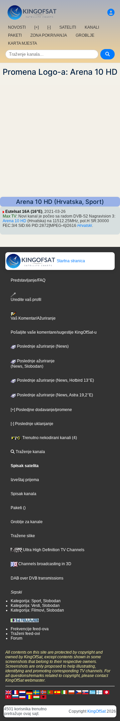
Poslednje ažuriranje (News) (42, 346)
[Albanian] (43, 696)
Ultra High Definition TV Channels (53, 550)
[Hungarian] (36, 696)
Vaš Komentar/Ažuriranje (33, 318)
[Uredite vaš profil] (111, 12)
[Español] (57, 692)
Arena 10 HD (14, 221)
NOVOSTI (17, 27)
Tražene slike (23, 535)
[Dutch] (22, 692)
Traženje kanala (30, 451)
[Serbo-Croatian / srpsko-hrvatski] (22, 696)
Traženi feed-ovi (25, 633)
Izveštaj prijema (25, 479)
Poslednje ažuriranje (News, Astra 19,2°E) (54, 395)
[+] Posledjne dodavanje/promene (41, 409)
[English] (8, 692)
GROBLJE (85, 35)
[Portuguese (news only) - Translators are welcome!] (50, 692)
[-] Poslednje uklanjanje (32, 423)
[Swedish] (36, 692)
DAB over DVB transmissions (37, 578)
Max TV (9, 216)
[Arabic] (106, 692)
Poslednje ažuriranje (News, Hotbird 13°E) (55, 380)
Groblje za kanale (27, 521)
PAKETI (15, 35)
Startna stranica (70, 261)
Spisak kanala (23, 493)
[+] (36, 27)
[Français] (15, 692)
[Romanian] (29, 696)
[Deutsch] (29, 692)
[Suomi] (99, 692)
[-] (49, 27)
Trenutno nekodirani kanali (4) (49, 437)
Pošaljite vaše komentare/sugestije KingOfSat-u (54, 332)
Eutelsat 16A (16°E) (23, 211)
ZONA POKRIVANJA (48, 35)
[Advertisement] (60, 137)
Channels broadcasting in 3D (44, 564)
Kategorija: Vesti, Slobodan (35, 605)
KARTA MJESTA (22, 43)
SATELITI (67, 27)
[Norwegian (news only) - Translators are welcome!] (43, 692)
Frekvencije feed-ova (30, 629)
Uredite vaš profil (26, 299)
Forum (16, 638)
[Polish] (71, 692)
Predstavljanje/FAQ (28, 280)
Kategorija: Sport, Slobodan (36, 601)
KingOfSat (96, 711)
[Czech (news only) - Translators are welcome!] (78, 692)
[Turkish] (8, 696)
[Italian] (64, 692)
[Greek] (92, 692)
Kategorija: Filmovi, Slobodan (37, 610)
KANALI (92, 27)
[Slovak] (85, 692)
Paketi (16, 507)
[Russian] (15, 696)
